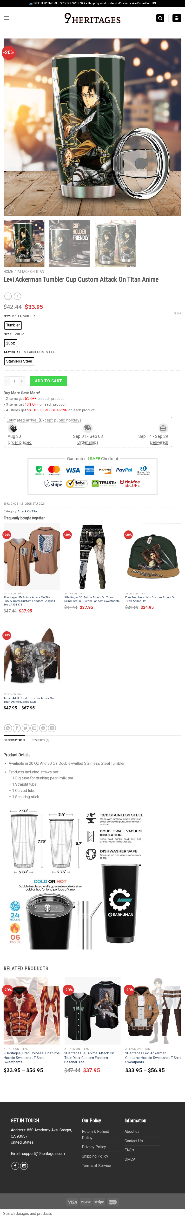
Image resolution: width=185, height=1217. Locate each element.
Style (9, 316)
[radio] (13, 325)
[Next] (171, 127)
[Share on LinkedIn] (52, 728)
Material (12, 352)
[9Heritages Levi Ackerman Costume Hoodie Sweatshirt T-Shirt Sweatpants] (153, 1011)
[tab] (14, 740)
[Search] (160, 18)
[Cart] (176, 18)
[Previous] (13, 127)
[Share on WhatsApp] (8, 728)
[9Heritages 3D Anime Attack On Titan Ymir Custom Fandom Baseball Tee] (92, 1011)
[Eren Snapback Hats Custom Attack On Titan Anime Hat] (153, 556)
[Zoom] (10, 210)
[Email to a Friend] (34, 728)
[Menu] (7, 18)
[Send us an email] (24, 1166)
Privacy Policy (94, 1147)
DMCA (130, 1159)
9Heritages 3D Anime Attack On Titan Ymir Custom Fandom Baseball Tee (89, 1057)
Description (14, 740)
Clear (177, 313)
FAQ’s (129, 1150)
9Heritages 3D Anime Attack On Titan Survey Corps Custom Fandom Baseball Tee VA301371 (29, 601)
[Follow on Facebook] (15, 1166)
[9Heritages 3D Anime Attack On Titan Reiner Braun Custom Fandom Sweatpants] (92, 556)
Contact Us (134, 1141)
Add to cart (48, 381)
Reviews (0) (41, 740)
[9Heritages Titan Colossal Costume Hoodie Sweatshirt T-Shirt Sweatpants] (32, 1011)
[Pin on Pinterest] (43, 728)
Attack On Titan (31, 272)
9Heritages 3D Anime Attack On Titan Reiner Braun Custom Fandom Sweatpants (91, 599)
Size (8, 334)
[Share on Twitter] (26, 728)
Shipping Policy (95, 1156)
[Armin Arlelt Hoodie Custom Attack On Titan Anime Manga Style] (32, 657)
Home (8, 272)
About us (132, 1131)
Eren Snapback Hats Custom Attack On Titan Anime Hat (150, 599)
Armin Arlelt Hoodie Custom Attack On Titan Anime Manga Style (29, 699)
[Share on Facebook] (17, 728)
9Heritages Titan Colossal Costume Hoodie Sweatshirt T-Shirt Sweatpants (32, 1057)
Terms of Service (96, 1165)
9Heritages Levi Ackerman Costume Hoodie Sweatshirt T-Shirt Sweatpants (153, 1057)
